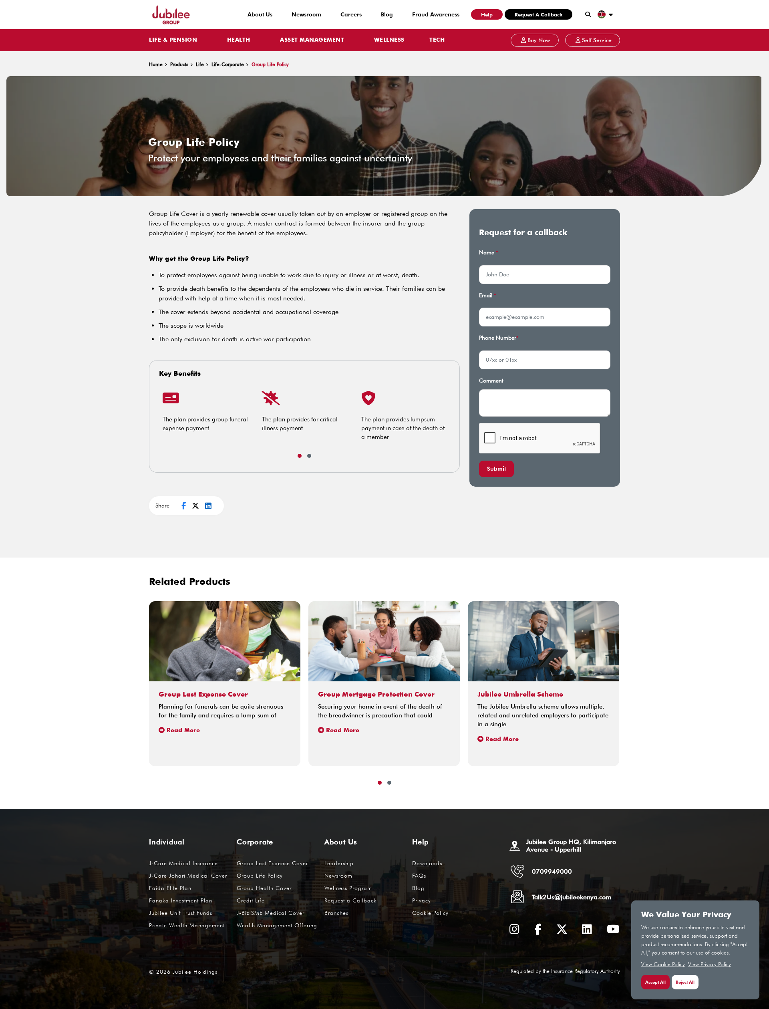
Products (179, 64)
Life (200, 64)
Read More (183, 730)
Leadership (339, 863)
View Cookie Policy (663, 964)
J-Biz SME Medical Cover (270, 913)
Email (487, 295)
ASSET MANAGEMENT (312, 40)
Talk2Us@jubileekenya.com (571, 897)
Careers (351, 14)
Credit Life (251, 900)
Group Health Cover (264, 888)
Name (488, 252)
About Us (260, 14)
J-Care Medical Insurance (183, 863)
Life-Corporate (227, 64)
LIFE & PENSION (173, 40)
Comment (491, 380)
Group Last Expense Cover (272, 863)
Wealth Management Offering (277, 925)
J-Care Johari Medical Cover (188, 875)
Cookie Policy (430, 913)
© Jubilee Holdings (183, 972)
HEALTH (238, 40)
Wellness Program (348, 888)
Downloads (427, 863)
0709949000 (552, 871)
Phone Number (498, 337)
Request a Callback (538, 14)
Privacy (421, 900)
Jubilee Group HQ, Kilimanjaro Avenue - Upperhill (571, 845)
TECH (437, 40)
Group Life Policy (260, 875)
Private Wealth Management (187, 925)
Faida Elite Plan (170, 888)
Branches (336, 913)
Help (487, 14)
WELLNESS (389, 40)
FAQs (419, 875)
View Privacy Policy (709, 964)
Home (156, 64)
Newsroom (306, 14)
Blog (387, 14)
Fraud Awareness (435, 14)
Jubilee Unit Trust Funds (180, 913)
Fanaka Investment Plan (180, 900)
